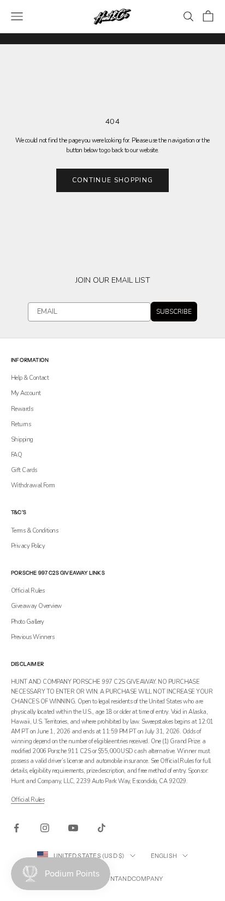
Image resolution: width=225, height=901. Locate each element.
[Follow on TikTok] (101, 827)
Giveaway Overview (36, 606)
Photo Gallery (27, 622)
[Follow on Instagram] (44, 827)
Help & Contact (30, 378)
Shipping (22, 439)
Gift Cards (24, 470)
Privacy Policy (28, 546)
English (164, 856)
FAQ (16, 455)
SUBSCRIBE (174, 311)
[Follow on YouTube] (73, 827)
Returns (21, 424)
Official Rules (27, 591)
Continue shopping (112, 180)
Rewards (22, 409)
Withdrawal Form (33, 485)
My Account (26, 393)
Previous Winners (32, 637)
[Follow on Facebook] (16, 827)
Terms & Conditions (34, 531)
